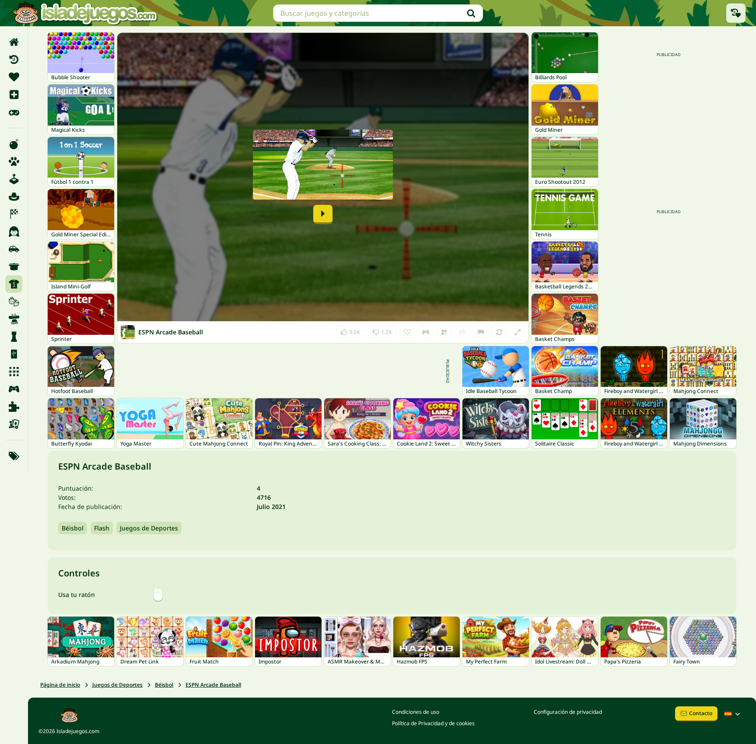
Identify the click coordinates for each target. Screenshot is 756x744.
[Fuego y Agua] (13, 301)
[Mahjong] (13, 354)
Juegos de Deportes (149, 528)
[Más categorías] (13, 456)
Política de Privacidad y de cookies (433, 723)
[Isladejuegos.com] (84, 13)
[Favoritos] (13, 77)
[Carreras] (13, 214)
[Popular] (13, 112)
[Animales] (13, 161)
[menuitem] (13, 42)
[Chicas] (13, 231)
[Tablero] (13, 424)
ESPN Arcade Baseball (213, 684)
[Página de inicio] (13, 42)
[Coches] (13, 249)
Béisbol (73, 528)
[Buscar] (471, 13)
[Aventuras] (13, 196)
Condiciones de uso (415, 712)
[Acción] (13, 144)
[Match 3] (13, 371)
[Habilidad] (13, 319)
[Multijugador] (13, 389)
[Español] (733, 713)
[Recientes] (13, 59)
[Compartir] (462, 332)
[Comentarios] (480, 332)
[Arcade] (13, 179)
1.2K (382, 330)
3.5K (350, 330)
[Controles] (425, 332)
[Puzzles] (13, 406)
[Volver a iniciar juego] (499, 332)
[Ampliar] (517, 332)
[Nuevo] (13, 94)
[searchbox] (378, 13)
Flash (101, 528)
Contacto (700, 713)
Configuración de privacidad (568, 712)
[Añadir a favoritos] (407, 332)
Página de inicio (60, 684)
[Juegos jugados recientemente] (736, 13)
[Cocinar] (13, 266)
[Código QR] (444, 332)
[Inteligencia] (13, 336)
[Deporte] (13, 284)
